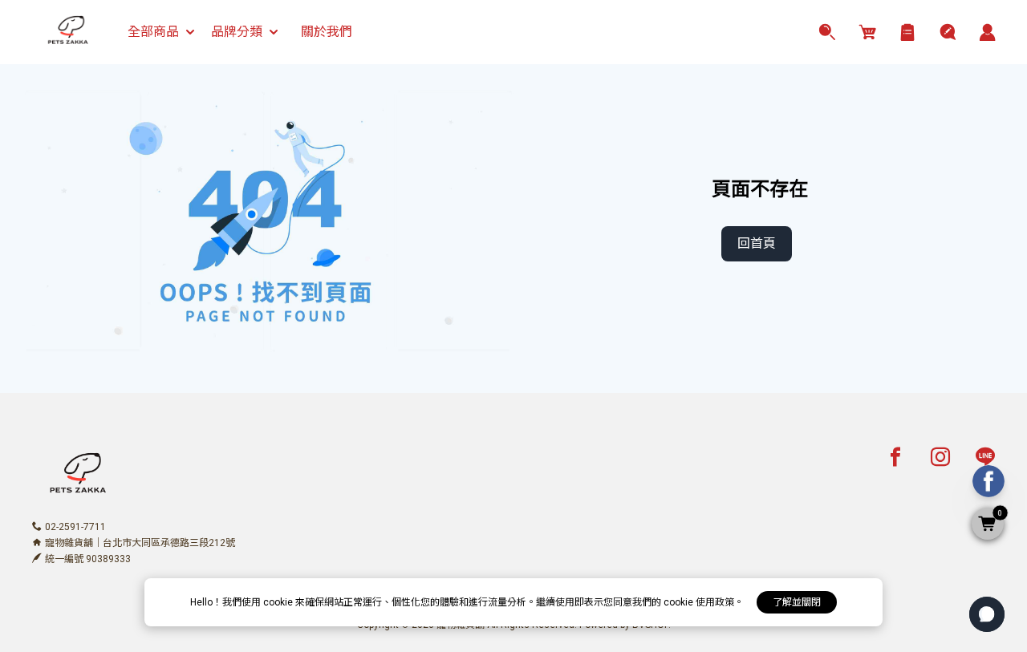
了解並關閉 (797, 602)
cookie (279, 602)
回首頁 (756, 243)
